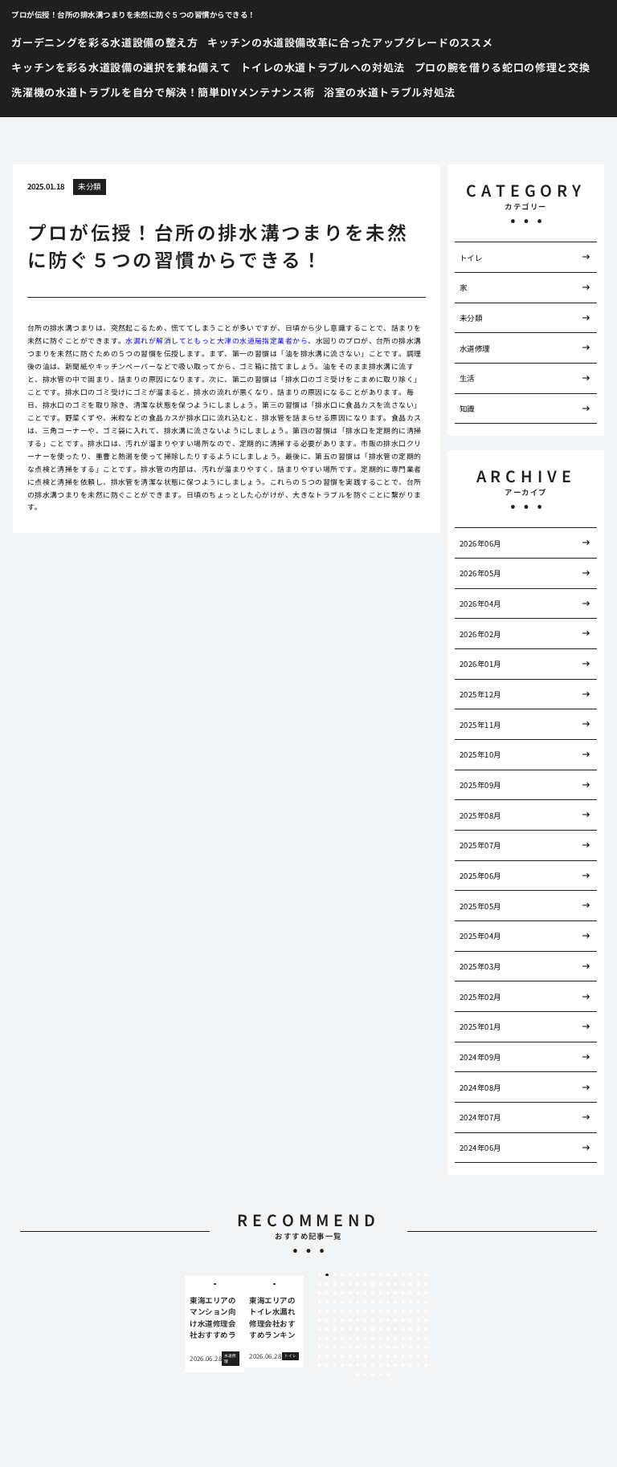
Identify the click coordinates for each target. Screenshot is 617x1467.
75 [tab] (425, 1311)
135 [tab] (425, 1347)
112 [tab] (365, 1338)
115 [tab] (388, 1338)
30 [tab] (425, 1284)
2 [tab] (327, 1275)
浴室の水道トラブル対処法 (390, 92)
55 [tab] (388, 1302)
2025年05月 (480, 906)
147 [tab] (403, 1356)
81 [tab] (357, 1320)
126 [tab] (357, 1347)
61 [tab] (319, 1311)
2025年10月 (480, 754)
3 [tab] (334, 1275)
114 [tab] (380, 1338)
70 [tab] (388, 1311)
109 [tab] (342, 1338)
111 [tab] (357, 1338)
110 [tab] (350, 1338)
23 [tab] (372, 1284)
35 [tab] (350, 1292)
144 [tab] (380, 1356)
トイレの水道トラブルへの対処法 (322, 67)
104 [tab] (418, 1329)
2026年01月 (480, 663)
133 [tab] (410, 1347)
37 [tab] (365, 1292)
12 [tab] (403, 1275)
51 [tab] (357, 1302)
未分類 (89, 186)
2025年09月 (480, 784)
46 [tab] (319, 1302)
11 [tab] (395, 1275)
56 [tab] (395, 1302)
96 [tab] (357, 1329)
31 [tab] (319, 1292)
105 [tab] (425, 1329)
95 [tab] (350, 1329)
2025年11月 (480, 724)
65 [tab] (350, 1311)
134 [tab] (418, 1347)
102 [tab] (403, 1329)
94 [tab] (342, 1329)
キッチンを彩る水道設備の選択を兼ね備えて (121, 67)
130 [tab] (388, 1347)
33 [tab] (335, 1292)
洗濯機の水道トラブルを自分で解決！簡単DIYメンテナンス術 (162, 92)
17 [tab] (327, 1284)
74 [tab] (418, 1311)
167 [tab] (365, 1374)
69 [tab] (380, 1311)
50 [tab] (350, 1302)
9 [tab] (380, 1275)
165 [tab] (425, 1365)
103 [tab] (410, 1329)
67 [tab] (365, 1311)
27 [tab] (403, 1284)
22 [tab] (365, 1284)
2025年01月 (480, 1026)
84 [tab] (380, 1320)
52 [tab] (365, 1302)
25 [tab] (388, 1284)
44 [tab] (418, 1292)
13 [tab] (410, 1275)
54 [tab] (380, 1302)
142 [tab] (365, 1356)
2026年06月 (480, 543)
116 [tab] (395, 1338)
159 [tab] (380, 1365)
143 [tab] (372, 1356)
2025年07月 (480, 845)
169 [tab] (380, 1374)
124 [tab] (342, 1347)
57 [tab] (403, 1302)
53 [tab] (372, 1302)
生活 (467, 378)
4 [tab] (342, 1275)
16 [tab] (319, 1284)
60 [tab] (425, 1302)
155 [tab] (350, 1365)
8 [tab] (372, 1275)
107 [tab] (327, 1338)
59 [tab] (418, 1302)
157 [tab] (365, 1365)
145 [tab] (388, 1356)
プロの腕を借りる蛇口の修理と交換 (502, 67)
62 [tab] (327, 1311)
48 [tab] (335, 1302)
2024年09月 (480, 1057)
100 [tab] (388, 1329)
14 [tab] (418, 1275)
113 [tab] (372, 1338)
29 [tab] (418, 1284)
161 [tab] (395, 1365)
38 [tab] (372, 1292)
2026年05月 (480, 573)
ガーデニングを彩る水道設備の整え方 (104, 42)
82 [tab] (365, 1320)
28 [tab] (410, 1284)
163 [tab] (410, 1365)
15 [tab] (425, 1275)
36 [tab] (357, 1292)
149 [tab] (418, 1356)
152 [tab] (327, 1365)
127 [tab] (365, 1347)
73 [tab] (410, 1311)
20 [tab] (350, 1284)
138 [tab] (335, 1356)
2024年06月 (480, 1147)
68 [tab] (372, 1311)
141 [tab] (357, 1356)
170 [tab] (388, 1374)
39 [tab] (380, 1292)
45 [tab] (425, 1292)
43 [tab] (410, 1292)
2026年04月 (480, 603)
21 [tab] (357, 1284)
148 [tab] (410, 1356)
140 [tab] (350, 1356)
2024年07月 (480, 1117)
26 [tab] (395, 1284)
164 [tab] (418, 1365)
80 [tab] (350, 1320)
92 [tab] (327, 1329)
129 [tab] (380, 1347)
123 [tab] (335, 1347)
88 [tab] (410, 1320)
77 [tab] (327, 1320)
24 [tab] (380, 1284)
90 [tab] (425, 1320)
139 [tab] (342, 1356)
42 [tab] (403, 1292)
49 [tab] (342, 1302)
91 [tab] (319, 1329)
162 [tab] (403, 1365)
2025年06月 (480, 875)
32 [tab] (327, 1292)
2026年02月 (480, 634)
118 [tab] (410, 1338)
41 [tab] (395, 1292)
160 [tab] (388, 1365)
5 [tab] (350, 1275)
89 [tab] (418, 1320)
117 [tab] (403, 1338)
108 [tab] (335, 1338)
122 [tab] (327, 1347)
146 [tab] (395, 1356)
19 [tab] (342, 1284)
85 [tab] (388, 1320)
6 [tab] (357, 1275)
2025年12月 (480, 694)
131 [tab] (395, 1347)
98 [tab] (372, 1329)
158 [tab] (372, 1365)
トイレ (471, 257)
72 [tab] (403, 1311)
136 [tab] (319, 1356)
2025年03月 (480, 966)
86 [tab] (395, 1320)
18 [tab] (335, 1284)
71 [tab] (395, 1311)
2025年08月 (480, 815)
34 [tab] (342, 1292)
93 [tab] (335, 1329)
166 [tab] (357, 1374)
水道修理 (475, 348)
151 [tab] (319, 1365)
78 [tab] (335, 1320)
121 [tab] (319, 1347)
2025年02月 (480, 996)
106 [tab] (319, 1338)
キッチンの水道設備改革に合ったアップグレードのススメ (349, 42)
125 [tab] (350, 1347)
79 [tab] (342, 1320)
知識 (467, 408)
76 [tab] (319, 1320)
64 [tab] (342, 1311)
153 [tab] (335, 1365)
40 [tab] (388, 1292)
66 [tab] (357, 1311)
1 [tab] (319, 1275)
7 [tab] (365, 1275)
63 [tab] (335, 1311)
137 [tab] (327, 1356)
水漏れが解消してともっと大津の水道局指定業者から (216, 340)
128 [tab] (372, 1347)
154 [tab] (342, 1365)
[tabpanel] (214, 1324)
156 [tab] (357, 1365)
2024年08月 (480, 1087)
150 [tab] (425, 1356)
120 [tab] (425, 1338)
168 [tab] (372, 1374)
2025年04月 (480, 935)
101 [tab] (395, 1329)
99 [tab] (380, 1329)
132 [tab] (403, 1347)
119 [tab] (418, 1338)
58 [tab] (410, 1302)
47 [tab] (327, 1302)
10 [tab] (388, 1275)
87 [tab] (403, 1320)
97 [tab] (365, 1329)
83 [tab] (372, 1320)
